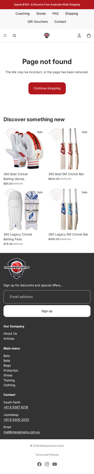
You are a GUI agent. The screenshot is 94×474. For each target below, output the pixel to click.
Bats (6, 356)
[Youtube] (54, 464)
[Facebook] (39, 464)
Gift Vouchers (38, 21)
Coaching (23, 13)
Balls (6, 361)
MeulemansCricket (52, 445)
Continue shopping (47, 88)
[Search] (14, 35)
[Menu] (5, 36)
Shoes (7, 375)
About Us (10, 334)
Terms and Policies (47, 454)
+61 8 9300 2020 (16, 419)
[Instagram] (47, 464)
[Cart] (89, 35)
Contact (60, 21)
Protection (10, 370)
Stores (41, 13)
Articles (8, 338)
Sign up (47, 311)
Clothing (9, 385)
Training (9, 380)
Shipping (71, 13)
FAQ (55, 13)
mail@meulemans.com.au (21, 432)
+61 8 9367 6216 (15, 407)
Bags (7, 365)
